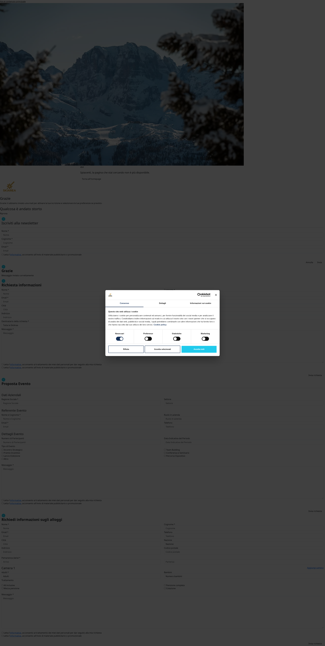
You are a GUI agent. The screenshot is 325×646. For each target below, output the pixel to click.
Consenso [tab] (124, 303)
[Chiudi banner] (216, 295)
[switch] (148, 339)
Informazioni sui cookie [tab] (200, 303)
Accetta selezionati (162, 349)
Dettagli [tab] (162, 303)
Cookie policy (160, 325)
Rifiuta (126, 349)
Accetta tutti (199, 349)
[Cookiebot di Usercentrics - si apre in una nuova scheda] (199, 295)
